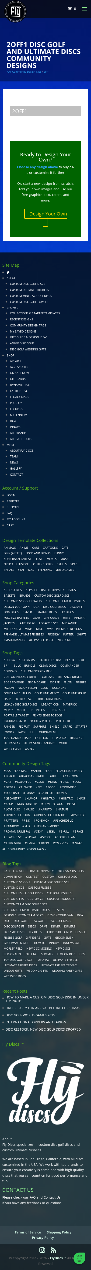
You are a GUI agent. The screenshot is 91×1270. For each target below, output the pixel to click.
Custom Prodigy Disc (36, 671)
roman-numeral (18, 831)
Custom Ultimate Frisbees (29, 290)
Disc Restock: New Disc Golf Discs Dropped (43, 1029)
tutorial (42, 960)
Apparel (16, 361)
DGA (13, 421)
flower (26, 787)
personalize (13, 954)
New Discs (63, 949)
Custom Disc (67, 877)
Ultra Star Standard (40, 743)
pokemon (42, 821)
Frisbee (80, 932)
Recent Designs (21, 319)
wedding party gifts (67, 971)
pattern (12, 821)
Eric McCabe (37, 682)
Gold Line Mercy (47, 693)
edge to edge (14, 682)
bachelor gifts (15, 871)
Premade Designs (69, 629)
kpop (82, 798)
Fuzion (9, 688)
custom (48, 877)
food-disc (68, 787)
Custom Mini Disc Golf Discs (31, 296)
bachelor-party (70, 771)
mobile (22, 710)
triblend (76, 738)
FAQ (9, 513)
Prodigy (16, 403)
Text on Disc (66, 954)
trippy (45, 843)
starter (81, 727)
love (72, 804)
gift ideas (33, 938)
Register (13, 501)
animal (22, 771)
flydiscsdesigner (59, 932)
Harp (7, 699)
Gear (36, 618)
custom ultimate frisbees (21, 1150)
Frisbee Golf (13, 938)
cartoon (71, 776)
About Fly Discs (21, 451)
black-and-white (33, 776)
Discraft (76, 607)
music (64, 559)
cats (65, 548)
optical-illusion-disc (51, 815)
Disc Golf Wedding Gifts (28, 349)
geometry (13, 798)
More (11, 445)
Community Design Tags (28, 325)
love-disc (13, 809)
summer (47, 954)
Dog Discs (11, 612)
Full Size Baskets (16, 618)
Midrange (69, 623)
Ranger (9, 727)
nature (63, 809)
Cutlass (48, 677)
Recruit (24, 727)
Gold (44, 688)
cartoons (50, 548)
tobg (31, 843)
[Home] (8, 272)
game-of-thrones (54, 793)
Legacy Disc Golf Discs (21, 704)
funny (30, 793)
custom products (60, 899)
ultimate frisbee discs (20, 965)
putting (31, 954)
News (14, 462)
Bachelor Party (53, 590)
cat (8, 782)
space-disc (14, 837)
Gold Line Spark (74, 693)
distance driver (69, 677)
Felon (67, 682)
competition (13, 877)
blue (81, 660)
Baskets (10, 596)
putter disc (64, 721)
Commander (69, 666)
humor (32, 798)
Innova (15, 427)
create (12, 278)
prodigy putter (40, 721)
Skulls (62, 564)
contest (32, 877)
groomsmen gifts (17, 943)
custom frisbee (39, 888)
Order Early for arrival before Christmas (43, 1008)
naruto (46, 809)
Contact (16, 475)
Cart (10, 525)
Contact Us (52, 1197)
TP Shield (41, 738)
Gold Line (59, 688)
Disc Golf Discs (54, 607)
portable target (16, 715)
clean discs (48, 666)
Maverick (70, 704)
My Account (16, 519)
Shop (10, 355)
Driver (27, 612)
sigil (52, 831)
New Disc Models (39, 949)
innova (54, 943)
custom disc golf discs (55, 1144)
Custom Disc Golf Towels (29, 302)
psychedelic (64, 821)
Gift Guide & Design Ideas (29, 337)
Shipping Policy (59, 1232)
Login (11, 495)
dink (53, 782)
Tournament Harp (17, 738)
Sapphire (39, 727)
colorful (24, 782)
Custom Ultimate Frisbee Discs (27, 910)
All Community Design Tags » (24, 849)
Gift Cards (18, 379)
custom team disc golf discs (25, 904)
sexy (39, 831)
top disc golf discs (18, 960)
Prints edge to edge (47, 715)
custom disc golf (17, 882)
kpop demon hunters (22, 804)
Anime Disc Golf (22, 343)
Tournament (47, 732)
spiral (32, 837)
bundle (29, 666)
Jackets (9, 623)
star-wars (13, 843)
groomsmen (64, 938)
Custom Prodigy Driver (21, 677)
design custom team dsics (24, 915)
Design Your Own (48, 214)
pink (27, 821)
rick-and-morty (47, 826)
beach (10, 776)
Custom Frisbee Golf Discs (23, 893)
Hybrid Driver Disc (49, 699)
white (63, 743)
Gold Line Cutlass (17, 693)
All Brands (18, 433)
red (27, 826)
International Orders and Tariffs (36, 1022)
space (79, 831)
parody (78, 815)
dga (80, 915)
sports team (66, 837)
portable (59, 710)
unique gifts (13, 971)
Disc (7, 921)
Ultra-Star (12, 743)
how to (39, 943)
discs (32, 926)
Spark (67, 727)
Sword (9, 732)
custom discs (14, 888)
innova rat (71, 943)
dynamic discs (14, 932)
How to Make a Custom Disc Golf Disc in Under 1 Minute (47, 999)
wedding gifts (37, 971)
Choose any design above (37, 167)
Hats (66, 618)
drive (43, 926)
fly (40, 787)
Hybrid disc (23, 699)
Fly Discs (16, 409)
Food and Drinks (38, 553)
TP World (59, 738)
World (30, 749)
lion (46, 804)
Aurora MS (27, 660)
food (52, 787)
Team (14, 456)
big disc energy (50, 660)
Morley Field (13, 949)
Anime (24, 548)
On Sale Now (19, 373)
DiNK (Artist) (13, 553)
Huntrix (67, 798)
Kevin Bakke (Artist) (18, 559)
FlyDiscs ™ (58, 1258)
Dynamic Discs (21, 385)
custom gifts (14, 899)
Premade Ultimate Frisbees (24, 634)
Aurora (9, 660)
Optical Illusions (16, 564)
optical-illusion (18, 815)
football (13, 793)
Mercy (8, 710)
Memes (52, 559)
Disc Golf (21, 921)
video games (65, 570)
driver (10, 787)
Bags (72, 590)
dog (78, 782)
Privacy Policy (43, 1237)
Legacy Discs (19, 397)
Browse (12, 308)
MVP (49, 629)
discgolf (38, 921)
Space (74, 564)
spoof (46, 837)
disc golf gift (14, 926)
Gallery (16, 468)
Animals (10, 548)
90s (8, 771)
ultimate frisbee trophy (59, 965)
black (69, 660)
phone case (39, 710)
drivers (69, 926)
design (58, 910)
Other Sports (43, 564)
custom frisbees (59, 893)
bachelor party (42, 871)
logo (59, 804)
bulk (17, 666)
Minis (28, 629)
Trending (45, 570)
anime (37, 771)
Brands (25, 596)
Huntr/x (49, 798)
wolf (78, 843)
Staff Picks (26, 570)
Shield (55, 727)
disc (66, 782)
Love (39, 559)
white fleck (12, 749)
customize (35, 899)
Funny (59, 553)
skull (65, 831)
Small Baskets (14, 640)
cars (35, 548)
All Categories (21, 439)
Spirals (9, 570)
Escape (54, 682)
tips (82, 954)
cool (40, 782)
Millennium (18, 415)
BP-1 (7, 666)
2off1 (47, 71)
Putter (68, 634)
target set (26, 732)
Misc (39, 629)
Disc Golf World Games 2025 (30, 1015)
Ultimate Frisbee (41, 640)
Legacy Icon (50, 704)
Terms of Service (28, 1232)
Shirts (82, 634)
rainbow (12, 826)
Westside (64, 640)
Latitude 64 (18, 391)
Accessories (19, 367)
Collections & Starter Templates (35, 313)
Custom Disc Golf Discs (27, 284)
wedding (62, 843)
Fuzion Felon (27, 688)
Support (13, 507)
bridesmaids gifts (70, 871)
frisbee (81, 682)
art (50, 771)
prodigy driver (15, 721)
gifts (47, 938)
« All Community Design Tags (24, 71)
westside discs (15, 976)
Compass (10, 671)
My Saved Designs (23, 331)
